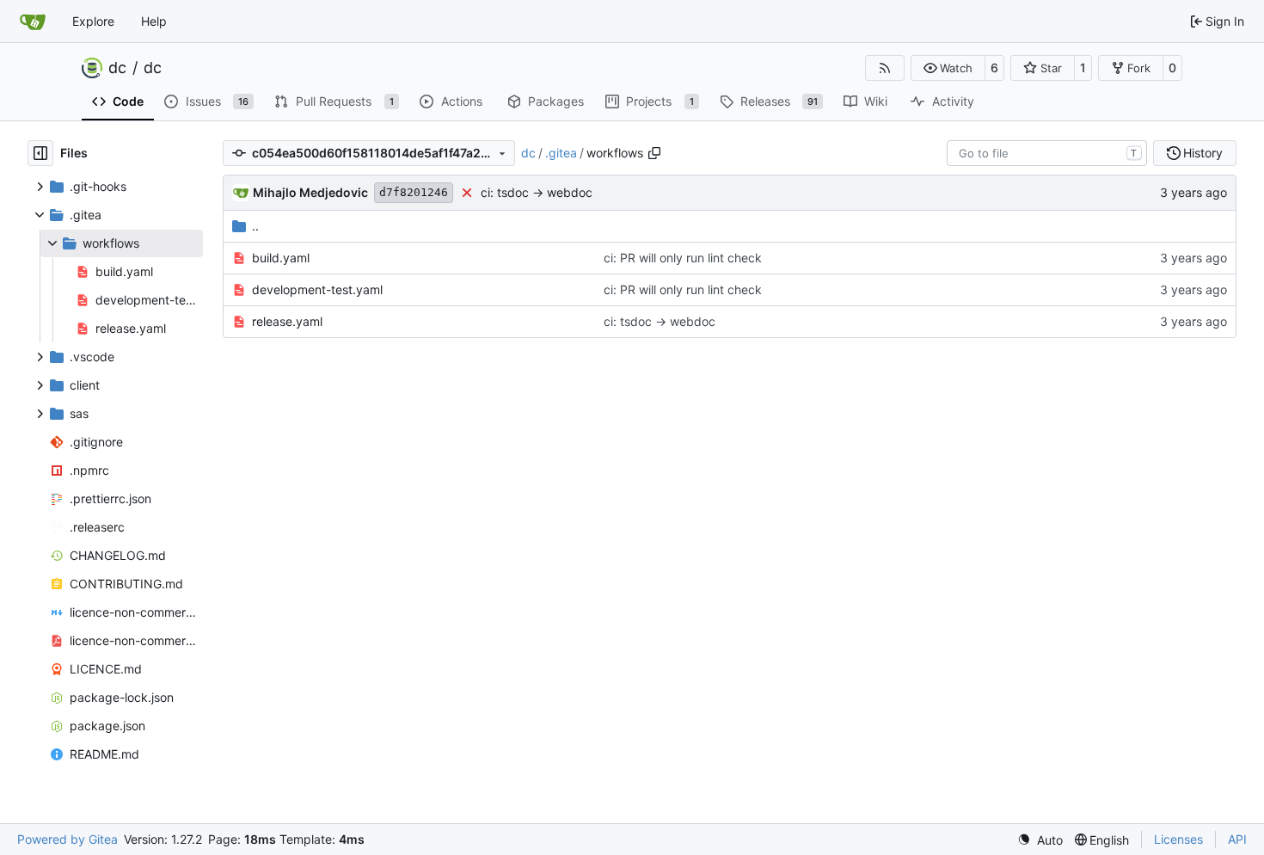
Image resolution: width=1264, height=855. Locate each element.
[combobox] (1047, 153)
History (1203, 152)
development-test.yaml (317, 289)
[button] (948, 68)
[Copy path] (654, 153)
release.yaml (287, 321)
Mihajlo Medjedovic (310, 192)
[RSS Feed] (885, 68)
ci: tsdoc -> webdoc (536, 192)
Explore (93, 21)
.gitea (561, 152)
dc (117, 68)
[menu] (1040, 840)
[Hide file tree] (40, 153)
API (1237, 839)
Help (154, 21)
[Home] (33, 21)
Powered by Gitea (67, 839)
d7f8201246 (413, 192)
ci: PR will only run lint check (683, 257)
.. (255, 225)
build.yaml (281, 257)
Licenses (1178, 839)
